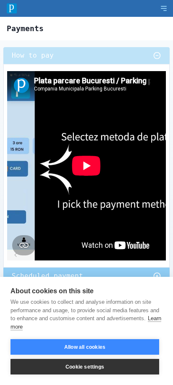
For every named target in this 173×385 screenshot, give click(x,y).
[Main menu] (164, 8)
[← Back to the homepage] (12, 8)
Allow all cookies (84, 347)
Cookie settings (85, 367)
